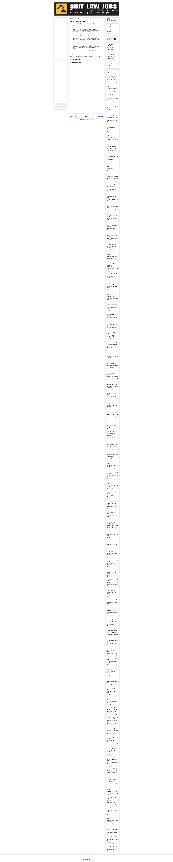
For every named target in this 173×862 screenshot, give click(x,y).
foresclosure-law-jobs (111, 342)
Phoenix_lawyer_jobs (111, 619)
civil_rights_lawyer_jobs (112, 186)
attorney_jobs (110, 109)
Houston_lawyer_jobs (111, 376)
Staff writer (75, 27)
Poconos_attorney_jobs (112, 624)
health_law (109, 367)
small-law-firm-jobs (111, 714)
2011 (109, 51)
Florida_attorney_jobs (111, 332)
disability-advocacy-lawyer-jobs (111, 266)
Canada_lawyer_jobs (111, 170)
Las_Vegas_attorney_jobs (112, 427)
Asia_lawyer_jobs (110, 101)
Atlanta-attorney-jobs (111, 103)
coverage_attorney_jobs (112, 228)
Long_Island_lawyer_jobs (112, 462)
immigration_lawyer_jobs (112, 389)
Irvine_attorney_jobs (111, 412)
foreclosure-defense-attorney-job (111, 336)
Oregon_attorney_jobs (112, 582)
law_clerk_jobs (110, 433)
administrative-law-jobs (112, 79)
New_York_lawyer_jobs (95, 56)
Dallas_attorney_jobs (111, 241)
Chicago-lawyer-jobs (111, 176)
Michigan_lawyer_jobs (111, 503)
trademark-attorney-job (112, 772)
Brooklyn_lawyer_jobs (111, 152)
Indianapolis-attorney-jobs (112, 398)
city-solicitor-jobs (110, 184)
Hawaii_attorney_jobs (111, 365)
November (110, 56)
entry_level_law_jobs (111, 307)
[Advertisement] (86, 103)
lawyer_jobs (109, 435)
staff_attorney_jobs (111, 723)
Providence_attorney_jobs (112, 640)
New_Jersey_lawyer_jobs (112, 534)
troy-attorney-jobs (110, 781)
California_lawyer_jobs (112, 165)
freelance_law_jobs (111, 344)
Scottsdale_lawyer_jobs (112, 701)
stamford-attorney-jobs (112, 725)
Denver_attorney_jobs (111, 258)
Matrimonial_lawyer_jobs (112, 488)
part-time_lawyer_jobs (111, 592)
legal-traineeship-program (112, 446)
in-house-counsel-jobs (111, 393)
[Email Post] (72, 54)
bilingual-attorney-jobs (111, 142)
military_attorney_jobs (111, 506)
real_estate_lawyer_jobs (112, 658)
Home (86, 116)
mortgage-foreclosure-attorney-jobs (112, 523)
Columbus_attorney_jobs (112, 199)
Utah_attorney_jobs (111, 802)
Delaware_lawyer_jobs (112, 256)
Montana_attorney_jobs (112, 518)
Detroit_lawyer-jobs (111, 263)
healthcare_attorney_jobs (112, 369)
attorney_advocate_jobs (112, 106)
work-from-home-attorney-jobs (110, 843)
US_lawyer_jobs (110, 800)
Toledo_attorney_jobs (111, 768)
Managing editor (76, 23)
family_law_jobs (110, 327)
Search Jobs (109, 26)
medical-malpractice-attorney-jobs (111, 496)
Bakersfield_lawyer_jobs (112, 127)
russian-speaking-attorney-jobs (111, 679)
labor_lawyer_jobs (111, 425)
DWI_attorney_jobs (111, 291)
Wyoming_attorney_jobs (112, 849)
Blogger (88, 859)
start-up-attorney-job (111, 728)
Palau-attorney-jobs (111, 587)
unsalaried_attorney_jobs (112, 797)
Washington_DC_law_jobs (112, 817)
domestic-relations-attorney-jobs (111, 277)
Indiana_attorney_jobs (111, 396)
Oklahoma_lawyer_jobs (112, 575)
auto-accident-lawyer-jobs (112, 117)
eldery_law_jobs (110, 296)
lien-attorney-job (110, 452)
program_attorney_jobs (112, 636)
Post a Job (109, 29)
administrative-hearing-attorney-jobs (112, 77)
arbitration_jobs (110, 91)
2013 (109, 47)
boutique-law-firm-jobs (111, 148)
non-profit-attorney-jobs (112, 556)
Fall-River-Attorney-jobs (112, 324)
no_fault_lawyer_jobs (111, 551)
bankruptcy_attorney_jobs (112, 134)
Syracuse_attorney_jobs (112, 740)
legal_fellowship (110, 439)
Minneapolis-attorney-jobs (112, 512)
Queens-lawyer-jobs (111, 653)
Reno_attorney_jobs (111, 664)
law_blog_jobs (110, 431)
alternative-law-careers (78, 56)
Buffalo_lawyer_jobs (111, 159)
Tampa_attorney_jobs (111, 743)
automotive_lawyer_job (112, 120)
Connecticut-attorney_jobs (112, 206)
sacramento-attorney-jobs (112, 681)
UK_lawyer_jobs (110, 785)
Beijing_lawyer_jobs (111, 137)
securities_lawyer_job (111, 707)
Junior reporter (75, 29)
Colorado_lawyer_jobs (111, 196)
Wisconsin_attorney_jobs (112, 836)
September (110, 60)
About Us (109, 24)
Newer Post (73, 116)
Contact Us (109, 33)
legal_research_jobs (111, 442)
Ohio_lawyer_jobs (111, 570)
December (110, 54)
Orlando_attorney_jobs (112, 584)
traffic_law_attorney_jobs (112, 775)
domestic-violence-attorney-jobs (111, 283)
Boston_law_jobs (110, 146)
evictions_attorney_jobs (112, 320)
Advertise (109, 31)
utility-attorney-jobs (111, 804)
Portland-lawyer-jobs (111, 630)
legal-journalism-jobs (87, 56)
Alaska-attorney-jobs (111, 82)
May (109, 65)
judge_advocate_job (111, 417)
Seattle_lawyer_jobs (111, 704)
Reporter (74, 33)
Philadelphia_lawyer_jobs (112, 615)
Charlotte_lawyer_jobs (111, 172)
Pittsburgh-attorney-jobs (112, 621)
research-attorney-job (111, 666)
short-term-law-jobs (111, 709)
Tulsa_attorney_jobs (111, 783)
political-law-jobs (110, 628)
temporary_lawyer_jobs (112, 759)
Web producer (75, 50)
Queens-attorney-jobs (111, 650)
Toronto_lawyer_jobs (111, 770)
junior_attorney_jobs (111, 419)
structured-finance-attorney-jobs (111, 734)
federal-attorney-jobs (111, 329)
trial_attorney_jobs (111, 779)
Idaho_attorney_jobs (111, 382)
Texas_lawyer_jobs (111, 765)
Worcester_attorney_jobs (112, 839)
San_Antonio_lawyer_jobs (112, 688)
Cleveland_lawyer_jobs (112, 189)
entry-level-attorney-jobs (112, 310)
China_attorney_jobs (111, 181)
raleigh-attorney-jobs (111, 655)
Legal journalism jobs (77, 21)
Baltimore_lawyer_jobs (112, 130)
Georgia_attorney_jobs (112, 349)
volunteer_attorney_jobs (112, 813)
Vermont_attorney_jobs (112, 806)
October (110, 58)
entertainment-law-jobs (112, 304)
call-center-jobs (110, 168)
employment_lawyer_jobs (112, 298)
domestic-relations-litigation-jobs (111, 280)
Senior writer (75, 37)
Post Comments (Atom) (89, 119)
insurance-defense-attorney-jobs (111, 403)
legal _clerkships (110, 437)
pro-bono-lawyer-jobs (111, 632)
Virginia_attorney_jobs (111, 810)
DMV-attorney (110, 270)
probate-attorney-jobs (111, 634)
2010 (109, 52)
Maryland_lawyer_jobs (112, 482)
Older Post (100, 116)
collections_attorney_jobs (112, 192)
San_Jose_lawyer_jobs (112, 698)
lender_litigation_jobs (111, 449)
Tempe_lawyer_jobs (111, 757)
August (109, 61)
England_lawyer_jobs (111, 301)
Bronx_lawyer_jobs (111, 150)
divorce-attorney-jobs (111, 268)
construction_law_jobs (111, 209)
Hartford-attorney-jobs (111, 363)
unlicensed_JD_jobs (111, 791)
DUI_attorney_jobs (111, 289)
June (109, 63)
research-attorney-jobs (112, 669)
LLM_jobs (109, 456)
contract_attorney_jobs (112, 218)
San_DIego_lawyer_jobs (112, 691)
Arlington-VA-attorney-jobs (112, 98)
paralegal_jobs (110, 590)
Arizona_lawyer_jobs (111, 96)
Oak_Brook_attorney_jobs (112, 566)
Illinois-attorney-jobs (111, 384)
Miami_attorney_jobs (111, 498)
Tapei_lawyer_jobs (111, 745)
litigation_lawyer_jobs (111, 454)
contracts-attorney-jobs (112, 221)
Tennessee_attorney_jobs (112, 762)
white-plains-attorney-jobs (112, 829)
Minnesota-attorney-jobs (112, 515)
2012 (109, 49)
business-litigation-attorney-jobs (111, 162)
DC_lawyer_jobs (110, 244)
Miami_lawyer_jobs (111, 501)
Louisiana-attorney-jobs (112, 468)
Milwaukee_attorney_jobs (112, 508)
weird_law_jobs (110, 823)
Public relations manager (77, 42)
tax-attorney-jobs (110, 748)
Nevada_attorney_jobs (112, 525)
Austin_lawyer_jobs (111, 115)
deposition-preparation (112, 260)
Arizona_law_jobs (110, 94)
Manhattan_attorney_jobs (112, 475)
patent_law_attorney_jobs (112, 595)
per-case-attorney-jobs (112, 602)
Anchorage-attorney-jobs (112, 88)
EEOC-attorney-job (111, 294)
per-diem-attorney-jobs (112, 605)
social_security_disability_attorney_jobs (112, 717)
